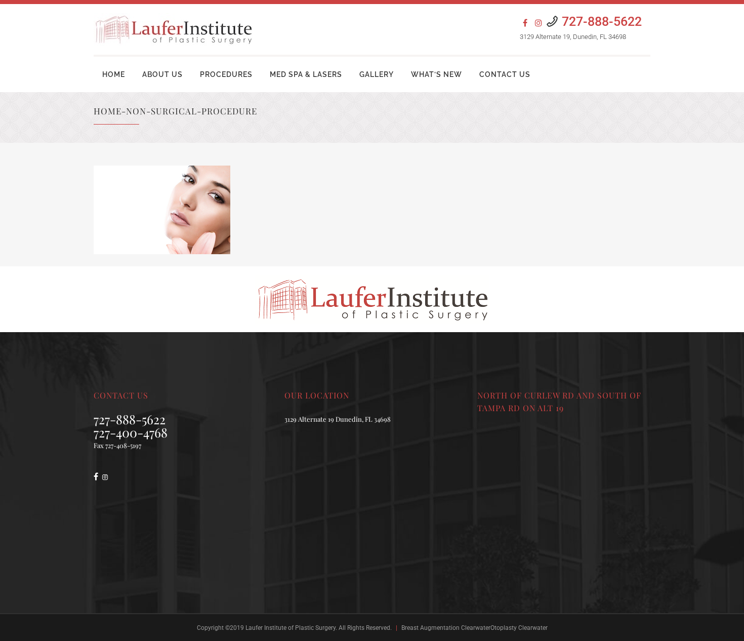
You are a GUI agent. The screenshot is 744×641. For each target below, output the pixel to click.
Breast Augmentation (430, 627)
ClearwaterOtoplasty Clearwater (504, 627)
